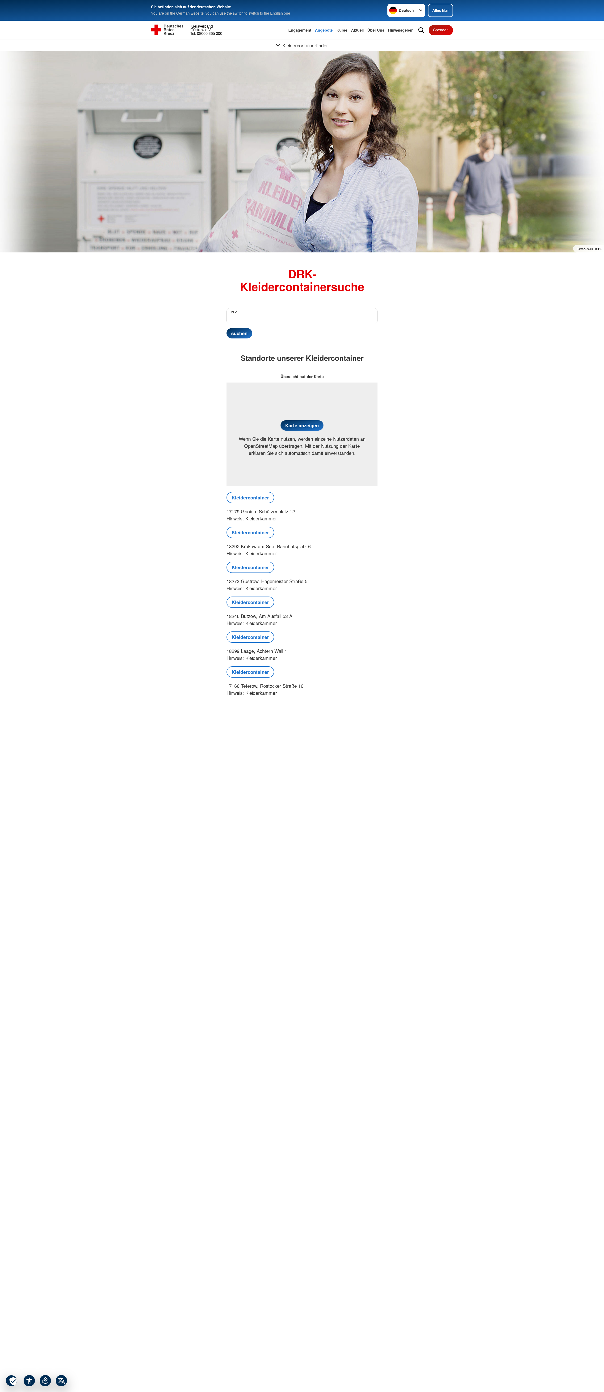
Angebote (324, 30)
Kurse (341, 30)
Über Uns (375, 30)
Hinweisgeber (400, 30)
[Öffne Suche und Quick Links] (421, 30)
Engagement (299, 30)
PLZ (234, 311)
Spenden (441, 30)
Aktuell (357, 30)
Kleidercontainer (250, 497)
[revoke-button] (11, 1380)
